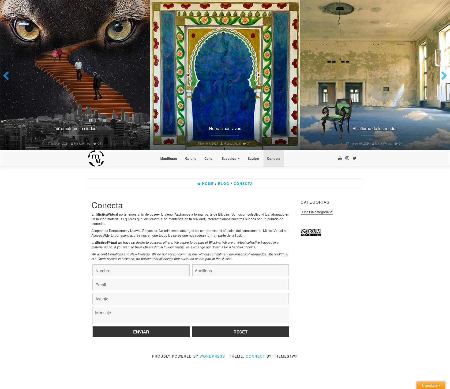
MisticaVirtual (82, 143)
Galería (190, 158)
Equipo (253, 158)
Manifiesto (168, 158)
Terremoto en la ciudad (75, 128)
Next (443, 76)
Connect (255, 356)
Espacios (229, 158)
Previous (7, 76)
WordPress (212, 356)
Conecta (273, 158)
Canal (209, 158)
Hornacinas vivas (225, 128)
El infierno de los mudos (375, 128)
